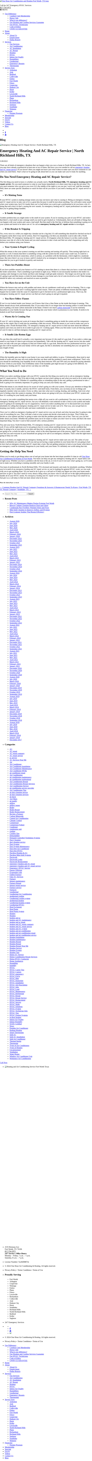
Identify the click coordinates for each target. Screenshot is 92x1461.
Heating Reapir (15, 942)
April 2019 (14, 705)
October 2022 (15, 621)
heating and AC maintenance (20, 920)
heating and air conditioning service (23, 935)
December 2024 (16, 564)
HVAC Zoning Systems (19, 1015)
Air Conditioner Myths (18, 771)
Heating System (16, 950)
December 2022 (16, 616)
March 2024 (14, 584)
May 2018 (13, 729)
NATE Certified (16, 1024)
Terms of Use (38, 1270)
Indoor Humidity (16, 1022)
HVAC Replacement (17, 1000)
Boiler (12, 808)
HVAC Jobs (14, 987)
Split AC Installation (17, 1037)
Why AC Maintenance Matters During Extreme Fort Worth (32, 503)
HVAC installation (17, 983)
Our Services (14, 44)
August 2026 (14, 521)
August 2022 (14, 625)
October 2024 (15, 569)
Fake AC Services (16, 877)
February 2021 (15, 664)
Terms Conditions (24, 1270)
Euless (12, 79)
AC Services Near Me (18, 760)
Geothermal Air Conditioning (21, 894)
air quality (13, 801)
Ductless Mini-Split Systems (20, 855)
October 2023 (15, 595)
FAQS (7, 120)
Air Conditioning (16, 46)
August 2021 (14, 651)
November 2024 (16, 567)
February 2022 (15, 638)
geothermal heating (17, 901)
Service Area (9, 68)
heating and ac (15, 918)
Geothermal (14, 61)
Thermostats (14, 66)
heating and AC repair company (22, 924)
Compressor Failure (17, 825)
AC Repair (14, 51)
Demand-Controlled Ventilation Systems (25, 838)
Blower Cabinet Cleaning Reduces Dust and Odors (29, 505)
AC (11, 749)
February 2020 (15, 683)
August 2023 (14, 599)
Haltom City (14, 87)
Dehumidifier (15, 836)
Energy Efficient (16, 870)
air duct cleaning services (19, 795)
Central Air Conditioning (19, 818)
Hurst (12, 89)
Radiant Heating (16, 1030)
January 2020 (15, 686)
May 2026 (13, 528)
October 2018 (15, 718)
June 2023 (13, 603)
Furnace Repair (15, 883)
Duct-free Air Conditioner (19, 849)
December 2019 (16, 688)
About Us (13, 35)
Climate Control (16, 821)
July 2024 (13, 575)
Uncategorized (15, 1050)
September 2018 (16, 720)
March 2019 (14, 707)
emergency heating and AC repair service (25, 866)
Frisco (12, 83)
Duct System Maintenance (19, 846)
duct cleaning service (17, 842)
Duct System (14, 844)
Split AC (13, 1035)
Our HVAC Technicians (19, 25)
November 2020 (16, 670)
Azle (11, 72)
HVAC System (15, 1009)
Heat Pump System (17, 911)
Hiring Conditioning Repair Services (23, 957)
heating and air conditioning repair (22, 933)
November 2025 (16, 541)
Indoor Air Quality (17, 57)
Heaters (12, 914)
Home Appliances (16, 961)
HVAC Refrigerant (17, 994)
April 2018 (14, 731)
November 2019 (16, 690)
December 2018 (16, 714)
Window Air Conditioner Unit (21, 1056)
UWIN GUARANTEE (18, 29)
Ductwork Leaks (16, 859)
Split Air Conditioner (17, 1039)
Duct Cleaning (15, 840)
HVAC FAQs (15, 976)
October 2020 (15, 673)
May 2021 (13, 658)
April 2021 (14, 660)
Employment (14, 38)
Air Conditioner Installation (20, 766)
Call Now (3, 1063)
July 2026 (13, 523)
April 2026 (14, 530)
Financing (8, 111)
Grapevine (13, 85)
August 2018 (14, 722)
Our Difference (10, 14)
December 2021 (16, 642)
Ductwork (13, 857)
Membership (9, 115)
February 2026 (15, 534)
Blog (7, 126)
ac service (13, 758)
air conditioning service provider (22, 788)
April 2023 (14, 608)
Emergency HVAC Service (20, 868)
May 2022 (13, 632)
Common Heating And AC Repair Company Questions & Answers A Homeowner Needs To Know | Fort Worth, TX (45, 487)
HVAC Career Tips (17, 970)
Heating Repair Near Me (19, 946)
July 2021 (13, 653)
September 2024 (16, 571)
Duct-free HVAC (16, 851)
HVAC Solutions (16, 1007)
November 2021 (16, 645)
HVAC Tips (14, 1013)
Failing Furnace (15, 875)
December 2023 (16, 590)
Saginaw (13, 105)
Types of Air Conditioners (19, 1046)
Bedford (13, 74)
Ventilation (14, 1052)
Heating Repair (15, 944)
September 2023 (16, 597)
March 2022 (14, 636)
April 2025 (14, 556)
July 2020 (13, 679)
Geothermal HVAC (17, 905)
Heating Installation (17, 937)
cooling (12, 831)
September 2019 (16, 694)
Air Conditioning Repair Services (22, 784)
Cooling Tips (14, 833)
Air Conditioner (16, 764)
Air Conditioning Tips (18, 790)
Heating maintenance (18, 940)
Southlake (13, 107)
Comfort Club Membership (20, 16)
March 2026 (14, 532)
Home (7, 31)
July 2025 (13, 549)
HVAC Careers (15, 972)
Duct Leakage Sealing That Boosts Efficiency (27, 512)
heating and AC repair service (21, 927)
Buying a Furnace (16, 814)
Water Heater (15, 1054)
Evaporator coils (16, 872)
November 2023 (16, 593)
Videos (7, 122)
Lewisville (13, 94)
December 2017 (16, 740)
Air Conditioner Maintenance (21, 769)
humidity (13, 965)
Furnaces (13, 890)
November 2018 (16, 716)
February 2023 (15, 612)
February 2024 (15, 586)
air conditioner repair (17, 773)
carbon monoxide (63, 308)
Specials (8, 118)
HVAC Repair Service (18, 998)
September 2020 (16, 675)
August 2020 (14, 677)
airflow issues (15, 805)
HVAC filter (14, 978)
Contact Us (9, 124)
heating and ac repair (17, 922)
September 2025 (16, 545)
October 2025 (15, 543)
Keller (12, 92)
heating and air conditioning (20, 931)
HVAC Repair (15, 996)
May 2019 (13, 703)
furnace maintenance (17, 881)
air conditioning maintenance (20, 777)
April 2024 (14, 582)
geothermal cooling (17, 896)
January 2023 (15, 614)
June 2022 (13, 629)
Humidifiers (14, 59)
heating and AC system (18, 929)
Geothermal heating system (20, 903)
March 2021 (14, 662)
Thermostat (14, 1043)
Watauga (13, 109)
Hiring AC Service (17, 955)
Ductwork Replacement (19, 862)
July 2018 (13, 725)
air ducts (13, 797)
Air (11, 762)
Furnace (13, 879)
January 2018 (15, 738)
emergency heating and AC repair (22, 864)
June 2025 (13, 552)
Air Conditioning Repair (19, 782)
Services (8, 42)
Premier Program (16, 113)
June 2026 (13, 526)
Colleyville (14, 76)
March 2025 (14, 558)
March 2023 (14, 610)
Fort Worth (14, 81)
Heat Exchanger (16, 907)
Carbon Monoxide (16, 816)
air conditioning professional (20, 779)
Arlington (13, 70)
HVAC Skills (15, 1004)
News (12, 1026)
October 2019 (15, 692)
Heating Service (16, 948)
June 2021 (13, 655)
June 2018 (13, 727)
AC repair (13, 751)
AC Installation (15, 48)
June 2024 (13, 577)
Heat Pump (14, 909)
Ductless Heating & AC (19, 853)
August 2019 (14, 696)
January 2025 (15, 562)
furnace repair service (18, 885)
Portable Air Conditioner (19, 1028)
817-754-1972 (5, 7)
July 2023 (13, 601)
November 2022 (16, 619)
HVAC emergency (17, 974)
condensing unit (16, 829)
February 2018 (15, 735)
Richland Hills (15, 102)
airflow (12, 803)
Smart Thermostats (17, 1033)
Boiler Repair (15, 810)
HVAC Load (14, 989)
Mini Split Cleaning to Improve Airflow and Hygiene (30, 510)
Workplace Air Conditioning (20, 1058)
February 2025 (15, 560)
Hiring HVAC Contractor (19, 959)
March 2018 (14, 733)
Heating (13, 53)
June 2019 (13, 701)
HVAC (12, 55)
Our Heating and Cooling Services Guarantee (27, 22)
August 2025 (14, 547)
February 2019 (15, 709)
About (7, 33)
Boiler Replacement (17, 812)
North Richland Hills (17, 96)
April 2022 (14, 634)
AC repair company (17, 753)
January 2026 (15, 536)
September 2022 (16, 623)
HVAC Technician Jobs (19, 1011)
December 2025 (16, 539)
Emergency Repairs (17, 64)
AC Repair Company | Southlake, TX (15, 489)
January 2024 (15, 588)
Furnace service (15, 888)
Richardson (14, 100)
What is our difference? (18, 20)
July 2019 (13, 699)
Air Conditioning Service (19, 786)
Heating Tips (14, 952)
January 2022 (15, 640)
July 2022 (13, 627)
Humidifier (14, 963)
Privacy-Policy (10, 1270)
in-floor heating (15, 1017)
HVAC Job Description (18, 985)
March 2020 (14, 681)
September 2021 (16, 649)
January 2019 (15, 712)
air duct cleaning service (19, 792)
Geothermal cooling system (20, 898)
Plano (12, 98)
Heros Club (14, 18)
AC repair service (16, 756)
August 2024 (14, 573)
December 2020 (16, 668)
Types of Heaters (16, 1048)
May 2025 (13, 554)
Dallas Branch (15, 40)
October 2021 (15, 647)
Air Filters (13, 799)
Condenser (14, 827)
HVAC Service (15, 1002)
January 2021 (15, 666)
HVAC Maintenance (17, 991)
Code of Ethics (15, 27)
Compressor (14, 823)
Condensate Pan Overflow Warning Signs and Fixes (29, 508)
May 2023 (13, 606)
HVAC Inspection (16, 981)
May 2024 (13, 580)
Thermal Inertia (15, 1041)
